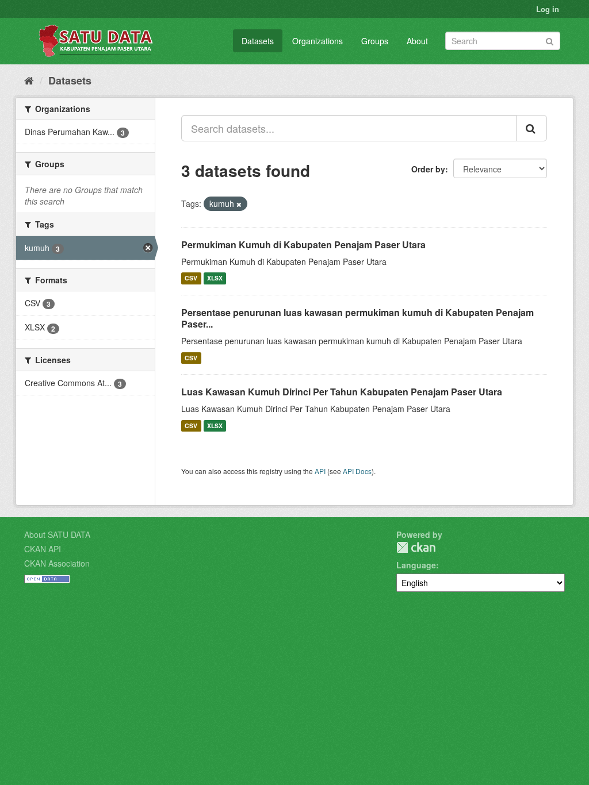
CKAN (415, 547)
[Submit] (549, 40)
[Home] (29, 79)
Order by (428, 169)
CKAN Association (57, 563)
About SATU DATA (57, 534)
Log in (547, 8)
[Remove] (239, 204)
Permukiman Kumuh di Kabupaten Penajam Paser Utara (303, 244)
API (320, 471)
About (417, 41)
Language (416, 565)
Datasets (258, 41)
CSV (191, 278)
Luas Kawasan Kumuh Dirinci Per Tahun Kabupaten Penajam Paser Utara (341, 391)
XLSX (215, 278)
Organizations (317, 41)
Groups (374, 41)
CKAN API (42, 549)
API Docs (357, 471)
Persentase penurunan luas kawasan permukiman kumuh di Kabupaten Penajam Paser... (357, 318)
